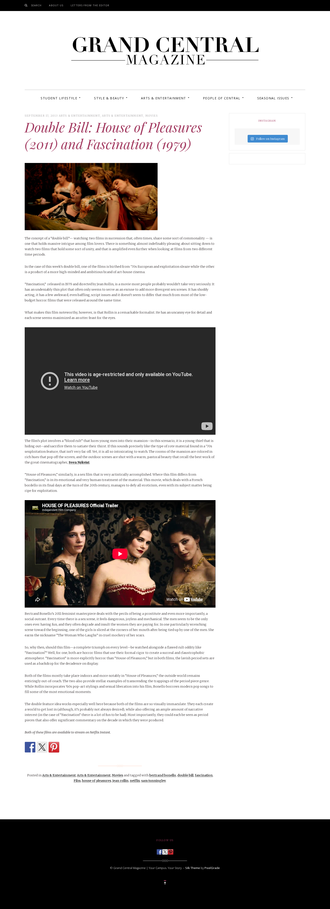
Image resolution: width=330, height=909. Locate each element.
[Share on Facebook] (30, 747)
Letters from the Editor (90, 5)
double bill (185, 775)
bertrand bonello (162, 775)
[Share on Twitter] (42, 747)
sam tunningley (153, 781)
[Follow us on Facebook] (159, 850)
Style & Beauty (109, 98)
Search (36, 5)
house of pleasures (96, 781)
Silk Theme (192, 868)
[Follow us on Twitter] (165, 850)
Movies (151, 115)
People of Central (221, 98)
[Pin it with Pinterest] (53, 747)
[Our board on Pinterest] (170, 850)
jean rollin (120, 781)
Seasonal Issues (273, 98)
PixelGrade (212, 868)
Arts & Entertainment (163, 98)
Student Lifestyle (59, 98)
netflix (135, 781)
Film (77, 781)
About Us (56, 5)
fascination (204, 775)
